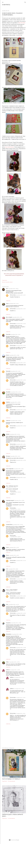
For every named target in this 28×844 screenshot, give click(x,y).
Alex (7, 288)
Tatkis (7, 662)
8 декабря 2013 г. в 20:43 (15, 434)
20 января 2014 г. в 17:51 (19, 677)
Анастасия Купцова (9, 147)
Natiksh (7, 434)
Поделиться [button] (4, 280)
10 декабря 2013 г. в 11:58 (16, 622)
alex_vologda (9, 317)
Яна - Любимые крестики (12, 486)
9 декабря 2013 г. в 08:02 (15, 536)
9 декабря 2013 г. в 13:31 (14, 555)
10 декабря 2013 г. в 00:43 (13, 604)
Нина (7, 303)
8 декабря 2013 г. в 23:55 (19, 500)
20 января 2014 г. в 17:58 (19, 688)
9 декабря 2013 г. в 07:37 (18, 524)
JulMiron (8, 669)
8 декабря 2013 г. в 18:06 (13, 288)
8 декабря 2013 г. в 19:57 (15, 371)
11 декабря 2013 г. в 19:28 (21, 647)
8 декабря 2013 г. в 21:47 (15, 456)
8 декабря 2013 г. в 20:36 (16, 420)
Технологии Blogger (15, 839)
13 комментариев (11, 781)
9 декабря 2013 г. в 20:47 (11, 590)
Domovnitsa (6, 4)
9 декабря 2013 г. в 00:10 (15, 509)
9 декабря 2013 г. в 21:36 (21, 595)
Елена (7, 555)
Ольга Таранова (9, 468)
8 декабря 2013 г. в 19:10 (14, 303)
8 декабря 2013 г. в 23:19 (11, 487)
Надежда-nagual (10, 500)
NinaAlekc (8, 392)
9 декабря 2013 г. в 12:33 (14, 547)
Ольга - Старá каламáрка (11, 589)
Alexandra (8, 371)
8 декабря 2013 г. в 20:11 (21, 362)
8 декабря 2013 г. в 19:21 (20, 295)
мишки (11, 282)
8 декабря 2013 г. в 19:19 (15, 334)
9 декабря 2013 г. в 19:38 (21, 578)
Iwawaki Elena (9, 524)
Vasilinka (8, 402)
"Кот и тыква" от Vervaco (11, 779)
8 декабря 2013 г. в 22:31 (21, 477)
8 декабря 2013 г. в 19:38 (14, 355)
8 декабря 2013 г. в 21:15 (20, 444)
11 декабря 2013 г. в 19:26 (21, 613)
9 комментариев (11, 818)
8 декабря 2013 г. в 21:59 (18, 468)
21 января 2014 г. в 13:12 (20, 713)
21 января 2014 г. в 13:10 (20, 697)
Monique (8, 456)
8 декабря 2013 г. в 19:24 (21, 308)
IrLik (7, 569)
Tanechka (8, 334)
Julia (7, 604)
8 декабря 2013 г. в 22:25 (21, 460)
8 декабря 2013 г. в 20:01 (16, 392)
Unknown (8, 420)
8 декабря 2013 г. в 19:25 (21, 323)
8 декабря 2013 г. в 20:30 (15, 402)
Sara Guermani (22, 22)
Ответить (8, 300)
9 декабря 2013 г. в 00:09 (15, 492)
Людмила (8, 622)
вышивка (7, 282)
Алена (7, 355)
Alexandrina (8, 634)
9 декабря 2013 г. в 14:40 (21, 560)
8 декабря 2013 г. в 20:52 (21, 409)
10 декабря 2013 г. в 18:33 (17, 634)
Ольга (7, 547)
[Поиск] (25, 2)
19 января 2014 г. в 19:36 (15, 669)
